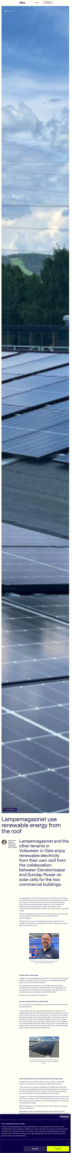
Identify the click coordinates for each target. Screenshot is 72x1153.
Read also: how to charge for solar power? (33, 995)
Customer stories (10, 809)
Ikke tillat (35, 1149)
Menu (37, 2)
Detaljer (62, 1143)
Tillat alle (58, 1149)
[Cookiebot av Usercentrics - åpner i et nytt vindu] (61, 1116)
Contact (48, 2)
